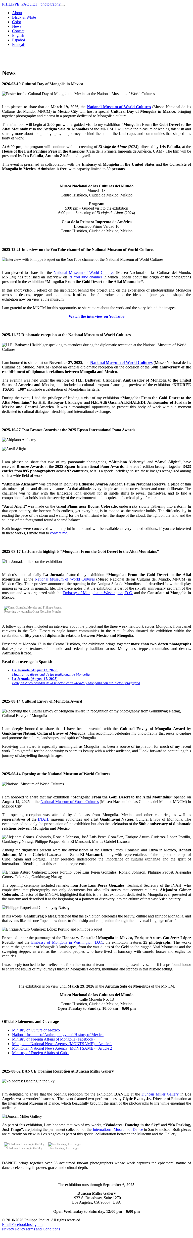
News (16, 26)
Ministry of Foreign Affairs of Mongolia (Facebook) (53, 1039)
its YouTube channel (85, 277)
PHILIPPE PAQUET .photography (31, 4)
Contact (18, 31)
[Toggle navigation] (63, 5)
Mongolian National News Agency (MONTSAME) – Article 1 (62, 1044)
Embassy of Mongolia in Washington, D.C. (98, 593)
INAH (43, 819)
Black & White (24, 17)
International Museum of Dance (118, 1129)
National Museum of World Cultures (84, 272)
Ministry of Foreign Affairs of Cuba (40, 1053)
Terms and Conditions (42, 1229)
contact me (58, 533)
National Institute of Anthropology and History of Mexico (58, 1034)
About (17, 13)
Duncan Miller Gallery (160, 1094)
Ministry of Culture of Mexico (36, 1030)
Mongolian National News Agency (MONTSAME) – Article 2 (62, 1048)
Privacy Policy (13, 1229)
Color (16, 22)
